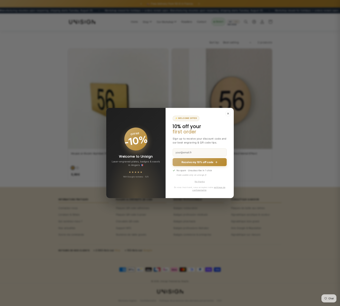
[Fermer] (228, 113)
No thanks (200, 181)
